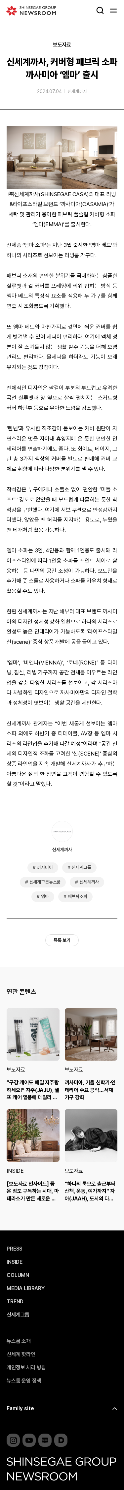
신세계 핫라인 (21, 1354)
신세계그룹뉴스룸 (45, 882)
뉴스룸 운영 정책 (24, 1380)
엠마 (45, 896)
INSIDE (15, 1171)
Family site (20, 1408)
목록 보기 (62, 940)
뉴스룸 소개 (19, 1341)
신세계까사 (77, 91)
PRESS (14, 1249)
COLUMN (18, 1275)
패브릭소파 (77, 896)
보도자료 (62, 44)
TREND (15, 1301)
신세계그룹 (81, 867)
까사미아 (45, 867)
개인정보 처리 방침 (26, 1367)
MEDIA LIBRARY (26, 1288)
